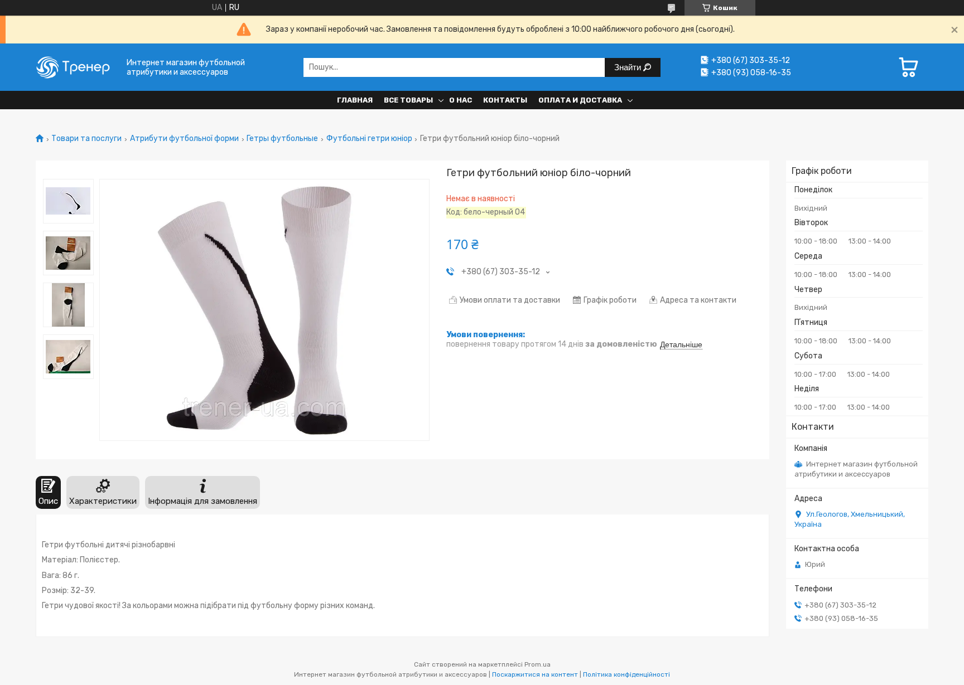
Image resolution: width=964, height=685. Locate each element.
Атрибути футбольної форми (184, 138)
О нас (460, 100)
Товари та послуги (86, 138)
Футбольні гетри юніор (369, 138)
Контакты (505, 100)
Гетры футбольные (282, 138)
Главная (355, 100)
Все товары (408, 100)
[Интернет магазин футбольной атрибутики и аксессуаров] (77, 67)
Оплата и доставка (580, 100)
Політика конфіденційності (626, 674)
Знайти (628, 67)
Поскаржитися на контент (535, 674)
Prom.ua (537, 664)
